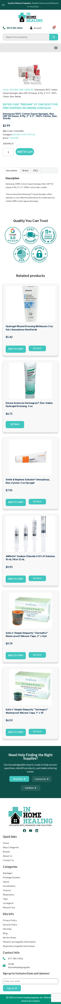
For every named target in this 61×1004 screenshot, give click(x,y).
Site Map (7, 928)
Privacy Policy (10, 920)
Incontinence (9, 886)
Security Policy (10, 924)
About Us (7, 855)
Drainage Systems (11, 877)
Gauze (6, 881)
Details (14, 424)
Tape (5, 898)
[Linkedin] (36, 830)
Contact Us (8, 860)
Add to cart (25, 151)
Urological (8, 903)
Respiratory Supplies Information (19, 946)
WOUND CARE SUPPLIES (21, 89)
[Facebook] (24, 830)
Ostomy (7, 890)
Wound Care (9, 907)
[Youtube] (30, 830)
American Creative (30, 1000)
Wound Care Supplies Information (19, 941)
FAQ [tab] (35, 170)
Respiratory (8, 894)
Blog (5, 933)
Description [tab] (11, 170)
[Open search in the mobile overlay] (30, 37)
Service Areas (9, 937)
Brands (6, 851)
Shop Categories (11, 847)
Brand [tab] (25, 170)
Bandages (7, 873)
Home (5, 89)
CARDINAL (14, 138)
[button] (55, 47)
